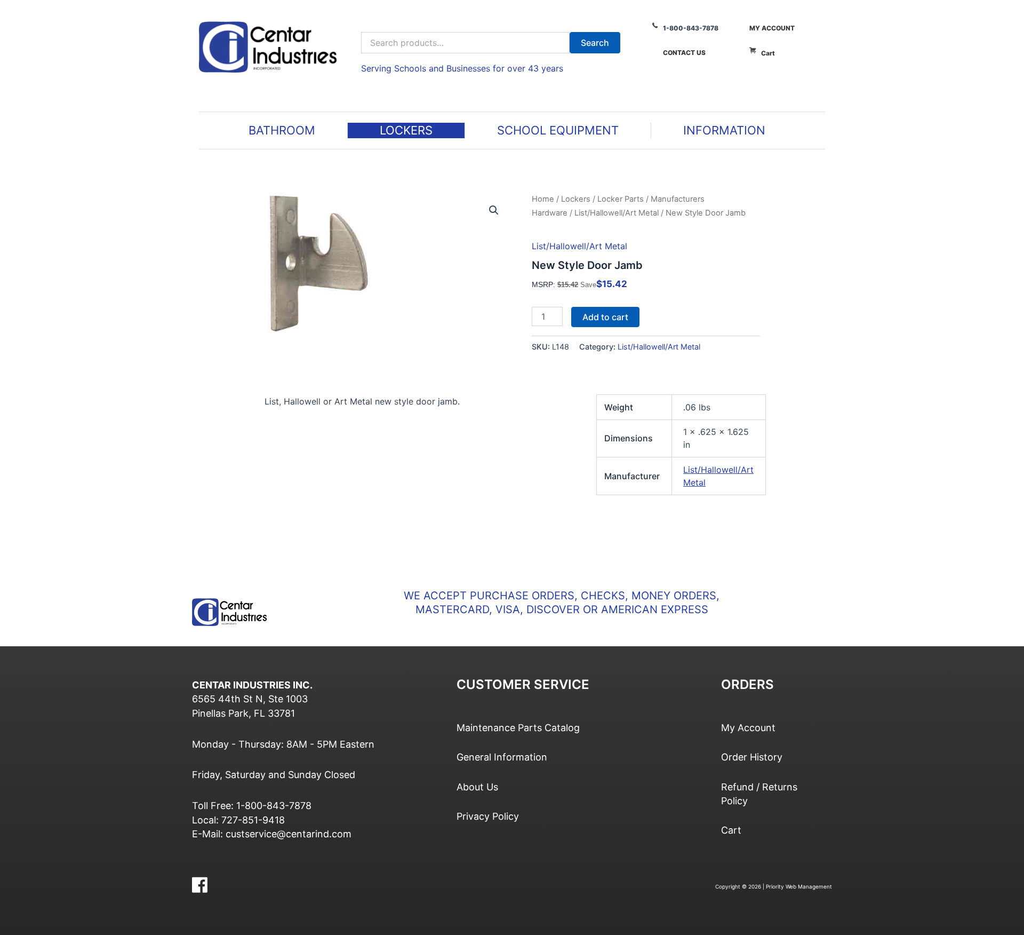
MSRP (542, 284)
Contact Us (684, 53)
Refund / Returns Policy (759, 793)
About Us (477, 787)
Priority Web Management (799, 886)
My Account (772, 28)
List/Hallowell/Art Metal (616, 213)
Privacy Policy (488, 816)
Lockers (575, 199)
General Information (502, 757)
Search (595, 42)
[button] (493, 210)
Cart (768, 53)
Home (543, 199)
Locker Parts (620, 199)
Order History (751, 757)
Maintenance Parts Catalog (518, 727)
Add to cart (605, 317)
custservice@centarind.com (288, 833)
